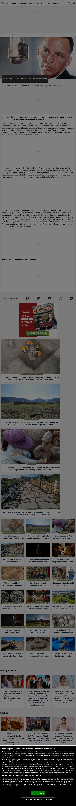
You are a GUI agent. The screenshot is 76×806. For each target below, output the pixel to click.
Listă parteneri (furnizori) (10, 788)
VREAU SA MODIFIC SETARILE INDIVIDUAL (38, 799)
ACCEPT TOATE (38, 793)
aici (54, 766)
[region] (38, 775)
